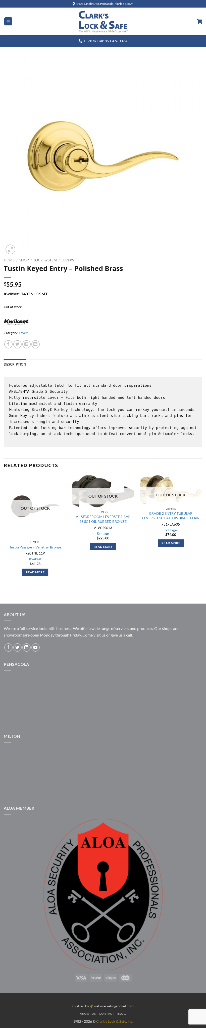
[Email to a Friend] (26, 344)
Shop (24, 260)
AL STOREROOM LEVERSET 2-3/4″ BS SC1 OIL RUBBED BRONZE (103, 519)
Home (9, 260)
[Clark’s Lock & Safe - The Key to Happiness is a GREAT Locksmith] (103, 21)
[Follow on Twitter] (17, 647)
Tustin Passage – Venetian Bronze (35, 547)
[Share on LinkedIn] (35, 344)
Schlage (103, 533)
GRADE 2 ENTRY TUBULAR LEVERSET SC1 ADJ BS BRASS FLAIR (170, 515)
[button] (8, 21)
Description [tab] (15, 364)
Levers (68, 260)
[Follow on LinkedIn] (26, 647)
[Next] (202, 529)
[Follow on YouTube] (35, 647)
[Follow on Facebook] (8, 647)
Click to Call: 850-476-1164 (105, 41)
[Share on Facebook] (8, 344)
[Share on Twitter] (17, 344)
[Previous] (4, 529)
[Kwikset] (16, 322)
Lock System (45, 260)
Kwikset (35, 559)
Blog (121, 1013)
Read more (35, 572)
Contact (106, 1013)
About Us (88, 1013)
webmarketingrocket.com (114, 1006)
